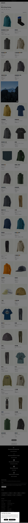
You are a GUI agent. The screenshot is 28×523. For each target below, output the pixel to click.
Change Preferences (10, 521)
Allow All (6, 519)
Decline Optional (12, 519)
